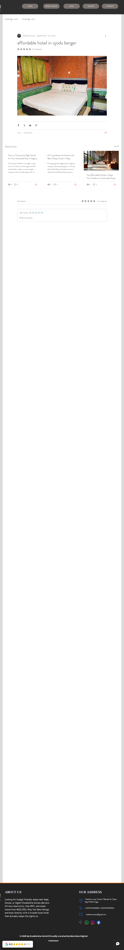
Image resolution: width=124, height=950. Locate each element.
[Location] (80, 901)
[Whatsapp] (86, 922)
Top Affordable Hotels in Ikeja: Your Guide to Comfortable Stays (101, 176)
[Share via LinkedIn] (30, 125)
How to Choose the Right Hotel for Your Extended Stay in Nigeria (22, 157)
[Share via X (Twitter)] (24, 125)
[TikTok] (80, 922)
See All (116, 146)
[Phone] (80, 908)
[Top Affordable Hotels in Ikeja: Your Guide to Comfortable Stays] (101, 160)
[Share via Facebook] (18, 125)
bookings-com (11, 19)
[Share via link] (36, 125)
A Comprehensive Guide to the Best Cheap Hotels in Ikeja (60, 157)
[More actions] (105, 35)
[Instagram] (92, 922)
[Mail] (80, 914)
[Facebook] (98, 922)
